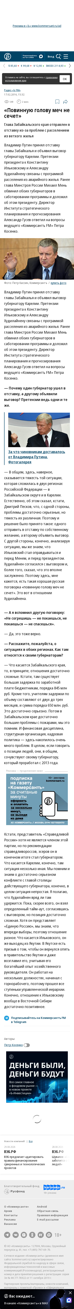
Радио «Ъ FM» (12, 90)
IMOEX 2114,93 (55, 66)
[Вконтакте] (16, 1235)
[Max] (49, 1235)
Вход (51, 56)
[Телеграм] (7, 1235)
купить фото (58, 283)
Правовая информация (52, 1215)
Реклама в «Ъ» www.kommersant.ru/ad (37, 26)
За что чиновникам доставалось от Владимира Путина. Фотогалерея (36, 456)
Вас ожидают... (22, 1296)
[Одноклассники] (32, 1235)
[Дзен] (24, 1235)
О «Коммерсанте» (16, 1206)
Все (30, 1141)
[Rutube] (41, 1235)
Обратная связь (47, 1211)
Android (42, 1206)
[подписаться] (28, 1045)
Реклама (10, 1219)
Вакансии (10, 1224)
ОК (65, 79)
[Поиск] (59, 56)
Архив (8, 1211)
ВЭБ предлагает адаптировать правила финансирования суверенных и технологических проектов (24, 1162)
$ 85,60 (12, 66)
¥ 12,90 (38, 66)
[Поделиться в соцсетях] (65, 101)
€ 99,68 (25, 66)
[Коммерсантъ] (7, 56)
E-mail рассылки (48, 1219)
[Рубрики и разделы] (66, 56)
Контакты (10, 1215)
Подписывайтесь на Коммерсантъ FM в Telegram (38, 1020)
